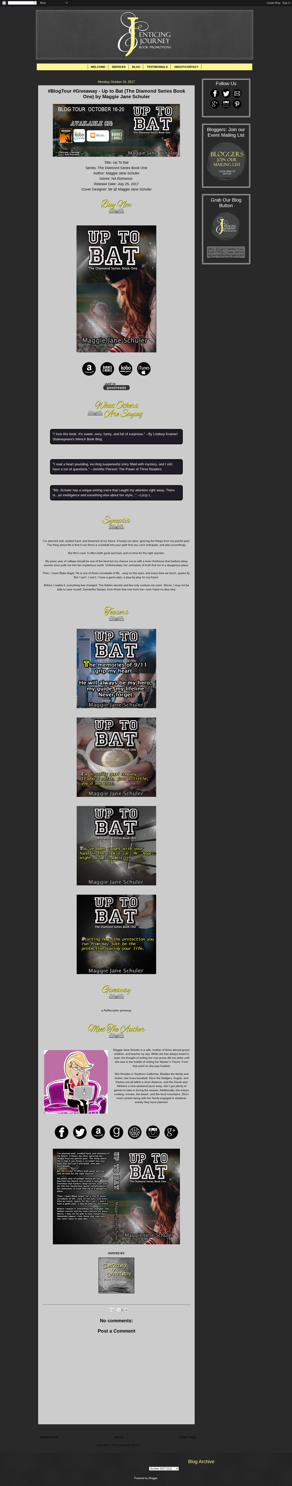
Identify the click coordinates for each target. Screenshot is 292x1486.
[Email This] (111, 1310)
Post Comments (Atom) (125, 1445)
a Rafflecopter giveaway (116, 1010)
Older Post (187, 1437)
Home (118, 1437)
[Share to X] (119, 1310)
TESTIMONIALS (157, 66)
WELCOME (98, 66)
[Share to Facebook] (123, 1310)
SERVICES (119, 66)
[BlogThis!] (115, 1310)
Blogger (153, 1478)
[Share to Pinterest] (126, 1310)
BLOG (136, 66)
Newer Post (49, 1437)
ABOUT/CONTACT (186, 66)
